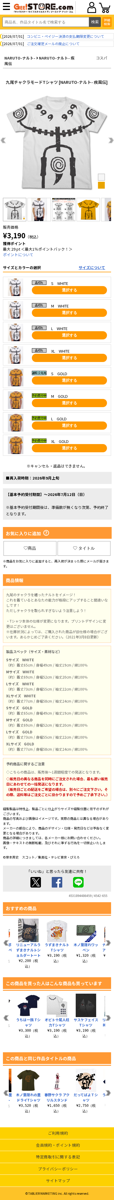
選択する (69, 290)
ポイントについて (18, 254)
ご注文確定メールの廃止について (53, 43)
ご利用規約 (58, 1133)
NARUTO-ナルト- (19, 58)
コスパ (101, 58)
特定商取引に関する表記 (58, 1157)
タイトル (86, 548)
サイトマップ (58, 1180)
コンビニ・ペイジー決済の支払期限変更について (65, 36)
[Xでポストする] (35, 886)
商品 (32, 548)
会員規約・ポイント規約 (58, 1145)
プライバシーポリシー (58, 1169)
